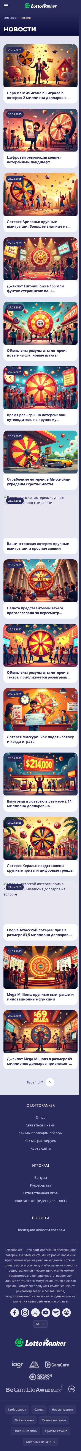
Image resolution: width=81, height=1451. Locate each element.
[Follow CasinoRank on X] (35, 1312)
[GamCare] (57, 1364)
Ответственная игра (40, 1193)
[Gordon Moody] (40, 1377)
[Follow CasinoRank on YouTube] (45, 1312)
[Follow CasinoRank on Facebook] (14, 1312)
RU (38, 1324)
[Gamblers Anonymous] (34, 1364)
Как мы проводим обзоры (40, 1133)
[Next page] (50, 1082)
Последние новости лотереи (40, 1230)
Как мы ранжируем (40, 1140)
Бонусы (40, 1177)
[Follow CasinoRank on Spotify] (56, 1312)
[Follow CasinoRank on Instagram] (25, 1312)
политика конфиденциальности (41, 1200)
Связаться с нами (40, 1125)
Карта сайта (40, 1148)
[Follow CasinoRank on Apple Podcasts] (66, 1312)
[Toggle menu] (6, 5)
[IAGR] (18, 1364)
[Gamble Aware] (34, 1389)
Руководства (40, 1185)
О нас (40, 1117)
